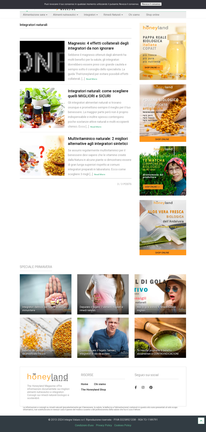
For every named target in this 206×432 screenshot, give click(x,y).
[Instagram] (143, 387)
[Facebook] (136, 387)
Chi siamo (134, 14)
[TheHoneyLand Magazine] (55, 9)
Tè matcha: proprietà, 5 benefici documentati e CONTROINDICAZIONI (158, 352)
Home (84, 384)
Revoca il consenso (151, 4)
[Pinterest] (150, 387)
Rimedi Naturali (112, 14)
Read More (91, 79)
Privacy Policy (104, 425)
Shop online (152, 14)
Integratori (89, 14)
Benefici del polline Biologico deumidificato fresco (38, 352)
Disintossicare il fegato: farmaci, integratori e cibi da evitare (98, 352)
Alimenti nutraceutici (64, 14)
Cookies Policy (122, 425)
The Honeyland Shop (93, 389)
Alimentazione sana (34, 14)
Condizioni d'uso (84, 425)
